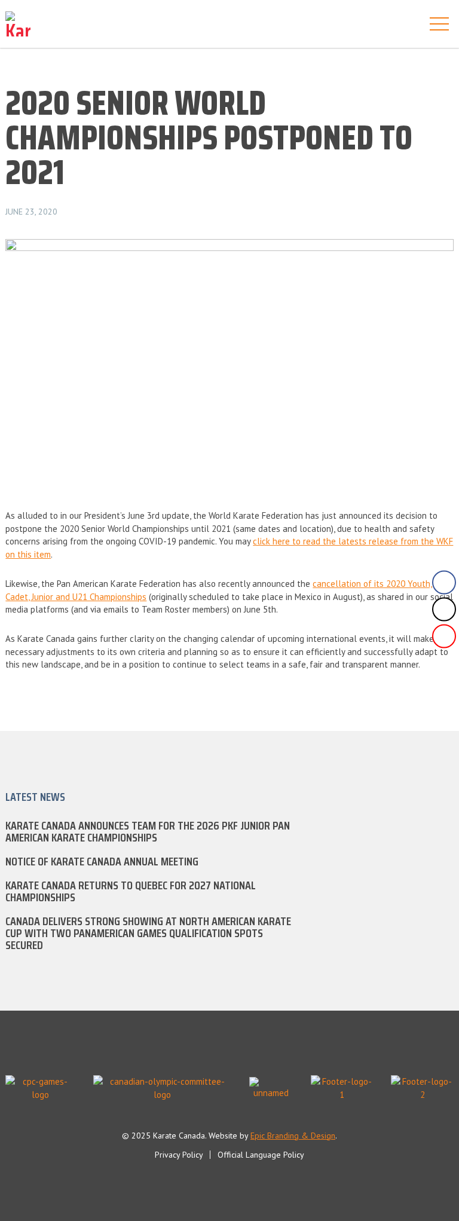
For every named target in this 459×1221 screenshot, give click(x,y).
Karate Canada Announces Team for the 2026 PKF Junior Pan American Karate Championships (147, 831)
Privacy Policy (179, 1154)
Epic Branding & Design (292, 1135)
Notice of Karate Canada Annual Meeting (101, 861)
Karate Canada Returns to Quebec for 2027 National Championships (130, 891)
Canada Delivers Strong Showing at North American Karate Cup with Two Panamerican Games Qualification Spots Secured (148, 932)
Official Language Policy (261, 1154)
